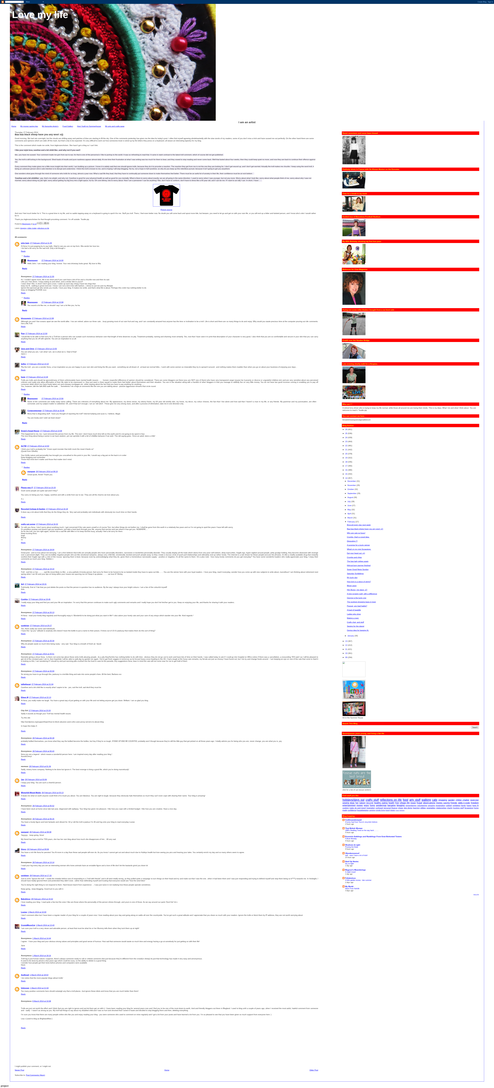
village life (405, 803)
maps (397, 810)
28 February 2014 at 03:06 (36, 779)
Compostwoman (34, 411)
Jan (22, 779)
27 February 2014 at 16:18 (57, 509)
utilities (423, 808)
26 (346, 429)
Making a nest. (353, 618)
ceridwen (25, 875)
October (351, 489)
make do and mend (357, 808)
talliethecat (26, 684)
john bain (25, 243)
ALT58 (24, 446)
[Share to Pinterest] (48, 223)
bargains (391, 805)
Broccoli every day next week (359, 525)
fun (356, 803)
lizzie (23, 377)
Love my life (40, 14)
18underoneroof (352, 853)
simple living (380, 810)
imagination (440, 805)
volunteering (422, 805)
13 (346, 641)
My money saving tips (29, 126)
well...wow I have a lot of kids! (356, 855)
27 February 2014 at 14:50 (38, 446)
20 (346, 454)
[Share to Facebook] (45, 223)
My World (349, 886)
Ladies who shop (354, 614)
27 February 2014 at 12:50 (36, 333)
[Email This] (38, 223)
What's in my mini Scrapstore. (359, 549)
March (350, 518)
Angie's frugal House (30, 431)
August (350, 497)
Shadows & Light (352, 845)
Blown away (352, 586)
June (349, 505)
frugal (419, 803)
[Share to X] (43, 223)
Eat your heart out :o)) (356, 553)
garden (451, 800)
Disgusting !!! (352, 541)
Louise (24, 912)
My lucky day (352, 577)
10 (346, 653)
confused (379, 808)
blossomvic (26, 318)
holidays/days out (353, 799)
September (352, 493)
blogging (23, 228)
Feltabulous (350, 878)
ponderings (381, 805)
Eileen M (24, 697)
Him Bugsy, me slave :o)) (357, 590)
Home (13, 126)
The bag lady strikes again (357, 561)
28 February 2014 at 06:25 (43, 819)
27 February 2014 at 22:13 (40, 697)
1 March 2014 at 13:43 (45, 925)
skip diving (408, 808)
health (391, 803)
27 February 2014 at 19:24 (43, 569)
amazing (431, 805)
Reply (23, 251)
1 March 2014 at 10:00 (37, 912)
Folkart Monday (351, 839)
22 (346, 446)
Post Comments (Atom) (35, 1075)
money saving (443, 803)
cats (434, 799)
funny (372, 805)
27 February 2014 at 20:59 (43, 671)
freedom (475, 803)
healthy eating (381, 803)
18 (346, 462)
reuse (413, 803)
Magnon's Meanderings (355, 870)
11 (346, 649)
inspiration (371, 808)
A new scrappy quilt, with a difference (362, 594)
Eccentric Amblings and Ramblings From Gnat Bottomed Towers (373, 836)
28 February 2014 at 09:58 (38, 849)
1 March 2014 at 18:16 (41, 956)
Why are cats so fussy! (356, 533)
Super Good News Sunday (358, 569)
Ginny (23, 849)
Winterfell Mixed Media (31, 793)
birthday (402, 810)
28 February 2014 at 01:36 (40, 766)
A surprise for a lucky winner (358, 545)
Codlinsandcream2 (353, 820)
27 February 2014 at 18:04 (43, 550)
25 (346, 433)
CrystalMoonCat (28, 925)
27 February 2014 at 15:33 (45, 488)
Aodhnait (25, 975)
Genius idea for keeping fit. (358, 630)
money (359, 805)
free (397, 803)
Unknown (25, 988)
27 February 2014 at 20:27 (41, 626)
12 (346, 645)
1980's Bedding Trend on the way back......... (362, 830)
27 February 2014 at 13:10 (38, 364)
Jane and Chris (27, 349)
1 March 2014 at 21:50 (39, 988)
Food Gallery (68, 126)
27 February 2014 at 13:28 (37, 377)
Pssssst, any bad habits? (357, 606)
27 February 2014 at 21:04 (42, 684)
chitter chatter (32, 228)
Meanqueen (32, 260)
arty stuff (414, 799)
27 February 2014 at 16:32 (47, 524)
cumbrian (25, 626)
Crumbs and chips (354, 557)
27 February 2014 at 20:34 (43, 641)
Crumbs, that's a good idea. (358, 537)
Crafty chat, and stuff (355, 622)
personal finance (390, 808)
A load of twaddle (354, 610)
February (351, 522)
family (463, 805)
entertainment (349, 805)
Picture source (166, 210)
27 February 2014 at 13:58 (52, 302)
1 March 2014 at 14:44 (41, 938)
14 (346, 478)
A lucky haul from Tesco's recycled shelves (361, 822)
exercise (474, 800)
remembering (410, 805)
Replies (27, 256)
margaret (31, 471)
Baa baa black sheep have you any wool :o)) (365, 529)
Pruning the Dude (351, 847)
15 (346, 474)
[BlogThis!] (40, 223)
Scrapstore (468, 808)
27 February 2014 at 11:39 (41, 243)
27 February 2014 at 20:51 (43, 654)
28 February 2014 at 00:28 (43, 738)
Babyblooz (25, 899)
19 (346, 458)
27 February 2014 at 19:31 (36, 584)
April (349, 514)
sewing (345, 803)
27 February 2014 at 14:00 (52, 260)
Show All (476, 894)
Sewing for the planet (355, 626)
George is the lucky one (356, 598)
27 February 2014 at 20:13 (43, 612)
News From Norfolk (352, 889)
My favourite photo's (50, 126)
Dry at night (349, 864)
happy (469, 805)
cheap (400, 808)
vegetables (430, 808)
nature (362, 803)
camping (372, 810)
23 (346, 441)
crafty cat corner (28, 524)
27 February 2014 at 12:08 (43, 318)
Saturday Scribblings (355, 574)
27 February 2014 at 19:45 (39, 599)
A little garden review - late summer (358, 880)
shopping (442, 800)
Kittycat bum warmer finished (358, 565)
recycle (369, 803)
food (405, 799)
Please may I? (27, 488)
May (349, 510)
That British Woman (354, 828)
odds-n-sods (464, 803)
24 (346, 437)
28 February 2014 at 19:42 (42, 899)
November (351, 485)
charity (449, 808)
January (351, 636)
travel (388, 810)
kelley (23, 364)
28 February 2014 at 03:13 (53, 793)
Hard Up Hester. (352, 861)
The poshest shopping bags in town (361, 602)
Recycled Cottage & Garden (33, 509)
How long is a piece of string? (359, 582)
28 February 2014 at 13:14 (43, 862)
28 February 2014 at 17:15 (41, 875)
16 (346, 470)
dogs (352, 803)
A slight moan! (350, 872)
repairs (392, 810)
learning (416, 808)
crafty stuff (372, 799)
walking (426, 799)
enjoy (366, 805)
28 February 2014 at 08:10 (47, 471)
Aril (22, 584)
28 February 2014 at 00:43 (43, 751)
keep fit (475, 805)
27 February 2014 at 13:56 (52, 398)
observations (429, 803)
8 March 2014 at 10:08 (41, 1001)
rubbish (449, 805)
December (351, 481)
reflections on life (43, 228)
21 (346, 450)
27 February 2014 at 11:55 (43, 276)
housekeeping (362, 810)
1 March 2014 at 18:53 (39, 975)
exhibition (456, 805)
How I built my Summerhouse (89, 126)
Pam (23, 333)
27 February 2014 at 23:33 (40, 710)
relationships (441, 808)
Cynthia (24, 599)
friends (454, 803)
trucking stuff (458, 808)
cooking (345, 808)
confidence (352, 810)
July (349, 501)
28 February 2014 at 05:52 (43, 806)
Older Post (314, 1070)
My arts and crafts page (114, 126)
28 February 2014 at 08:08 (40, 832)
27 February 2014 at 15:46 (53, 411)
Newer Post (19, 1070)
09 (346, 657)
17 (346, 466)
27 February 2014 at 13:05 (46, 349)
